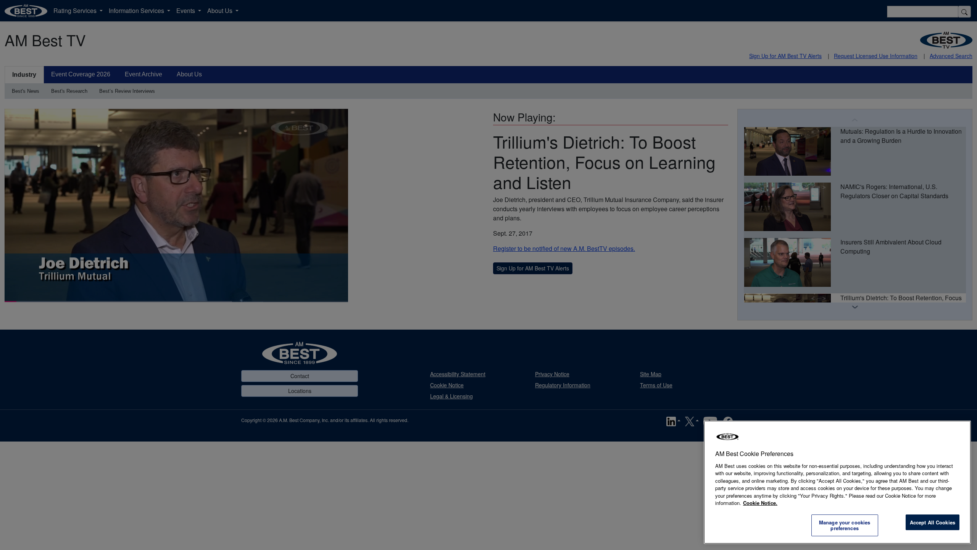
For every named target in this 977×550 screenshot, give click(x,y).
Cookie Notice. (760, 502)
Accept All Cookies (932, 522)
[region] (837, 482)
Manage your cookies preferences (844, 525)
